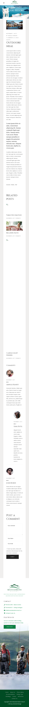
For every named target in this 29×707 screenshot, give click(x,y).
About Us (12, 692)
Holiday (8, 184)
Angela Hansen (12, 35)
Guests (8, 39)
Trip (16, 184)
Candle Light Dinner (12, 354)
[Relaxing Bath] (14, 226)
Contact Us (14, 698)
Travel (12, 184)
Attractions (20, 696)
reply (7, 382)
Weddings (8, 696)
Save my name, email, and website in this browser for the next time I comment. (14, 551)
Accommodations (10, 694)
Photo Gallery (20, 692)
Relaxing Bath (12, 233)
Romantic (18, 218)
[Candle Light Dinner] (14, 295)
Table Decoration (13, 215)
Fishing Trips (20, 694)
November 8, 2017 (10, 218)
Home (6, 692)
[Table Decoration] (14, 208)
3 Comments (9, 37)
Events (14, 696)
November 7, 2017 (11, 33)
